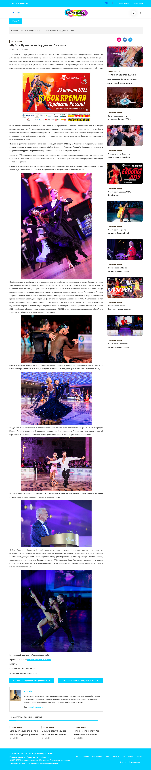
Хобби (139, 756)
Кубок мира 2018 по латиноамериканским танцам (118, 270)
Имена (120, 3)
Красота (123, 762)
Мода (78, 756)
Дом (123, 756)
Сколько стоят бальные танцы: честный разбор (119, 155)
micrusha (28, 691)
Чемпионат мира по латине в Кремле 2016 (118, 231)
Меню (15, 21)
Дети (107, 756)
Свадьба (115, 756)
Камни (126, 3)
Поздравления (137, 3)
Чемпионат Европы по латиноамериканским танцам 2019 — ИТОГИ (118, 346)
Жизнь (131, 756)
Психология (97, 756)
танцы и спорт (16, 41)
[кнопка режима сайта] (134, 13)
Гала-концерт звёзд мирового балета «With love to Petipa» (119, 118)
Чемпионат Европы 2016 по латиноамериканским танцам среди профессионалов (122, 78)
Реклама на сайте (17, 757)
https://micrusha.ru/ (35, 707)
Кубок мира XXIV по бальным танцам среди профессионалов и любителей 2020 (119, 308)
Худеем (86, 756)
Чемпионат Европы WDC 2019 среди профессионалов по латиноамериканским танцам (119, 194)
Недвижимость (135, 762)
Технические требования (38, 757)
